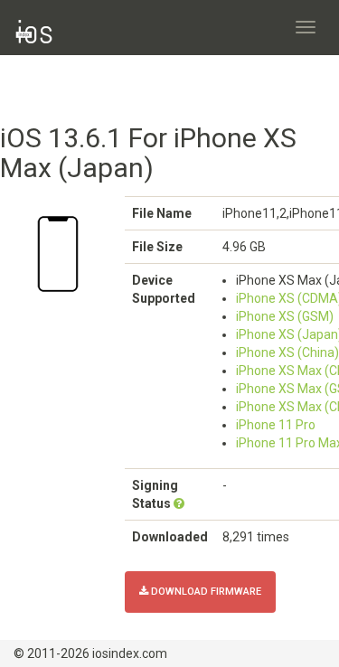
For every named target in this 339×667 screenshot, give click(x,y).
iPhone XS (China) (287, 352)
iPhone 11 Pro (275, 425)
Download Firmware (204, 591)
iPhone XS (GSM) (285, 316)
